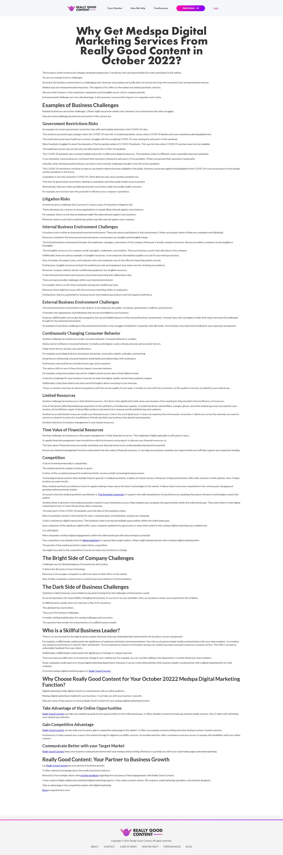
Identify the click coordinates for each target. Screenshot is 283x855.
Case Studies (114, 8)
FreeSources (161, 8)
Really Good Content (100, 670)
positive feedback (89, 775)
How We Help (138, 8)
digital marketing (90, 540)
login (216, 8)
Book (45, 790)
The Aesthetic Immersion (111, 494)
